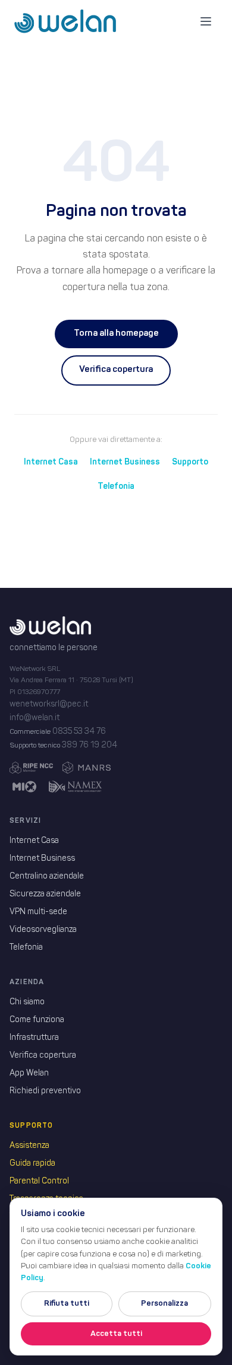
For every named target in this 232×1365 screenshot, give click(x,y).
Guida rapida (32, 1163)
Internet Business (125, 462)
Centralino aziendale (47, 876)
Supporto (190, 462)
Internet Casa (51, 462)
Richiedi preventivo (45, 1091)
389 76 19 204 (89, 745)
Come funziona (37, 1020)
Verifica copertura (116, 369)
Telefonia (116, 486)
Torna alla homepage (116, 333)
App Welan (29, 1073)
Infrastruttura (34, 1037)
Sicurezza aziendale (45, 894)
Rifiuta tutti (66, 1303)
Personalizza (164, 1303)
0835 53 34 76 (79, 731)
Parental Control (39, 1181)
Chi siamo (27, 1002)
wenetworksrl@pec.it (49, 704)
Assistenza (29, 1145)
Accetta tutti (116, 1334)
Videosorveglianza (43, 929)
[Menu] (206, 21)
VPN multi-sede (38, 912)
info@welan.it (34, 718)
